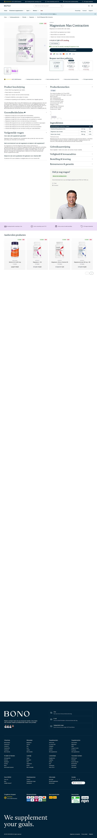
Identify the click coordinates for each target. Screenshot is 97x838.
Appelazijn (6, 761)
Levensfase (52, 755)
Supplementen (53, 740)
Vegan (28, 758)
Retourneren (51, 783)
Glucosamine (74, 742)
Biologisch (29, 760)
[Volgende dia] (45, 45)
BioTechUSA (74, 763)
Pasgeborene (52, 758)
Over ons (6, 779)
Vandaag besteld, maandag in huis (34, 1)
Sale (42, 10)
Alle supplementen (53, 751)
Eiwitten (51, 750)
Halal (28, 761)
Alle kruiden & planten (9, 767)
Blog (5, 781)
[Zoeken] (61, 5)
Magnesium (31, 17)
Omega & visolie (74, 748)
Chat (55, 183)
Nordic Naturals (74, 761)
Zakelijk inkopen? (8, 783)
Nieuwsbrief (29, 783)
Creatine (51, 748)
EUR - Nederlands (78, 782)
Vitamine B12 (7, 748)
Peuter (50, 761)
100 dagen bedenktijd (88, 1)
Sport (28, 10)
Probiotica (73, 750)
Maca (5, 765)
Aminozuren (51, 742)
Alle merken (73, 767)
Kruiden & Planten (9, 755)
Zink (27, 746)
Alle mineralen (30, 751)
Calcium (28, 744)
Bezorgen (51, 779)
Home (5, 10)
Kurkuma (6, 760)
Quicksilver (73, 765)
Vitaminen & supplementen (16, 10)
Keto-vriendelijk (30, 767)
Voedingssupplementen (14, 17)
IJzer (28, 748)
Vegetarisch (29, 763)
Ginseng (6, 763)
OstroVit (52, 22)
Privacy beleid (84, 834)
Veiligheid (91, 834)
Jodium (28, 750)
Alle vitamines (7, 751)
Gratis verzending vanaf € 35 (53, 1)
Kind (50, 763)
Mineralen (24, 17)
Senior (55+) (52, 767)
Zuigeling (51, 760)
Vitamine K (6, 750)
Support (91, 10)
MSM (72, 746)
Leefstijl (29, 755)
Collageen (51, 746)
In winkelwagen (72, 50)
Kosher (28, 765)
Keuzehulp (77, 10)
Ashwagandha (7, 758)
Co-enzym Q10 (52, 744)
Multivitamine (7, 742)
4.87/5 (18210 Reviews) (16, 1)
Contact (84, 10)
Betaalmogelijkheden (53, 781)
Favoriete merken (76, 755)
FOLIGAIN (73, 760)
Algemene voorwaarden (75, 834)
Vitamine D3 (6, 744)
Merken (35, 10)
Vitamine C (6, 746)
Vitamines (7, 740)
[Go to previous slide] (87, 273)
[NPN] (85, 800)
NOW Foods (74, 758)
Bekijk (54, 14)
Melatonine (73, 744)
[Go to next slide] (91, 273)
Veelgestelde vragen (31, 781)
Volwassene (51, 765)
